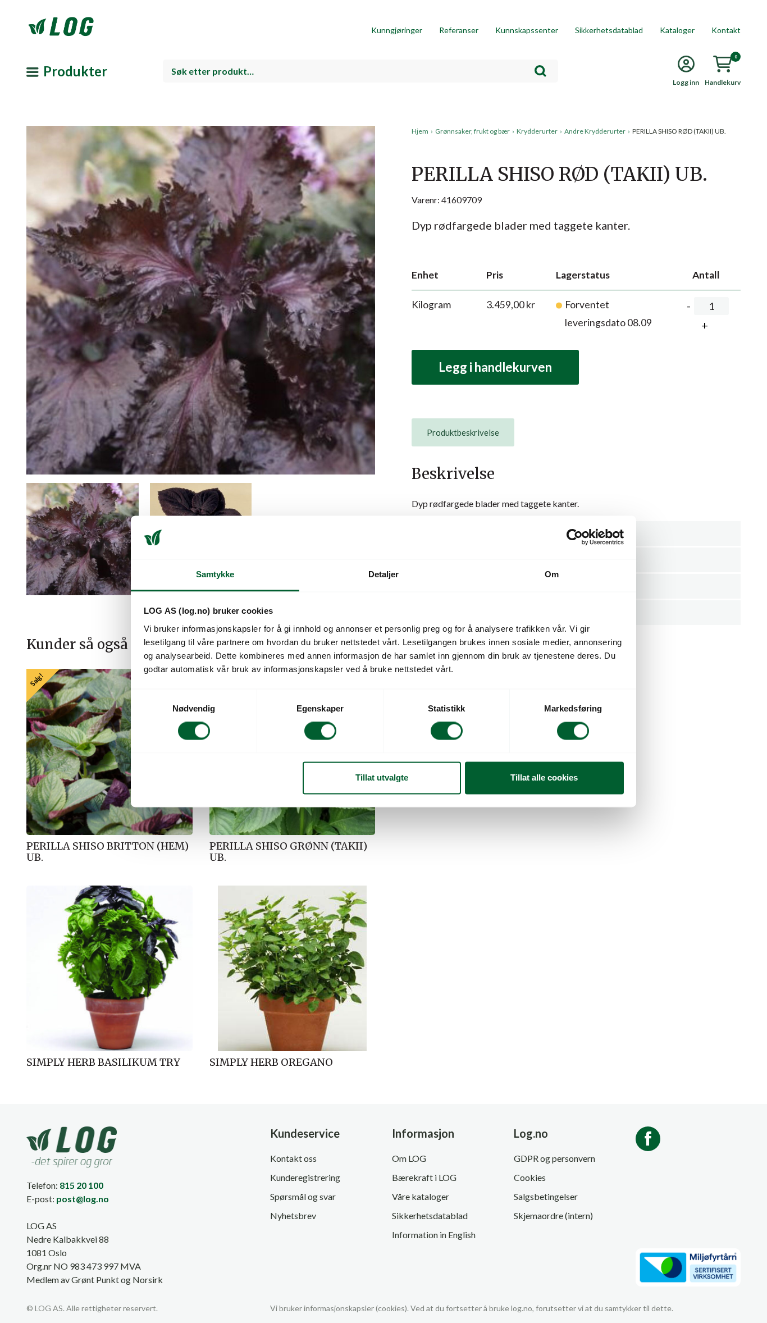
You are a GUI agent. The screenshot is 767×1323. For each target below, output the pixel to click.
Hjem (420, 131)
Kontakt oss (293, 1158)
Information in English (434, 1234)
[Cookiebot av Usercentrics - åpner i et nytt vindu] (575, 537)
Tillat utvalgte (381, 777)
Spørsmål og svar (303, 1196)
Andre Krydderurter (595, 131)
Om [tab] (552, 574)
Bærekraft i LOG (424, 1177)
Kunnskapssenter (526, 30)
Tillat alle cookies (544, 777)
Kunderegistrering (305, 1177)
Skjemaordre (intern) (553, 1215)
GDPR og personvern (554, 1158)
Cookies (530, 1177)
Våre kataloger (420, 1196)
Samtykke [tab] (215, 574)
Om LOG (409, 1158)
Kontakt (726, 30)
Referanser (458, 30)
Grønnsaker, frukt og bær (472, 131)
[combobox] (360, 71)
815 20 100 (81, 1185)
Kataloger (677, 30)
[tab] (463, 432)
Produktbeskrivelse (463, 432)
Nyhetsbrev (293, 1215)
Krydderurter (537, 131)
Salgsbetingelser (546, 1196)
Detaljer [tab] (383, 574)
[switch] (320, 731)
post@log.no (82, 1198)
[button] (200, 230)
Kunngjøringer (396, 30)
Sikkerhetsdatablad (609, 30)
